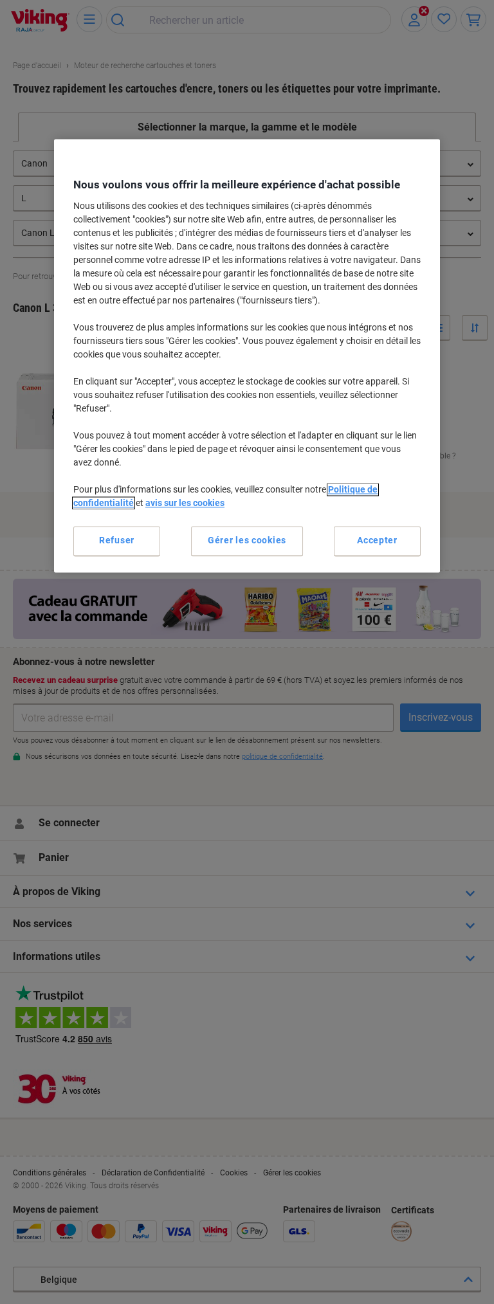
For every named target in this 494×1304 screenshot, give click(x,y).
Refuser (116, 540)
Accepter (377, 540)
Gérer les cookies (247, 540)
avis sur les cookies (184, 503)
